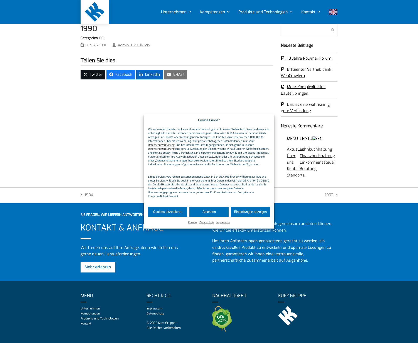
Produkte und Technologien (100, 318)
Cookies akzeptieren (167, 212)
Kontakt (294, 168)
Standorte (296, 175)
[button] (93, 74)
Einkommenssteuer (317, 162)
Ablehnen (209, 212)
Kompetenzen (90, 313)
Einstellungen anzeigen (250, 212)
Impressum (223, 222)
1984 (87, 195)
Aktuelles (295, 149)
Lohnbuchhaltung (316, 149)
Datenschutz (206, 222)
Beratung (308, 168)
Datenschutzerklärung (161, 145)
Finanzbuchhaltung (317, 155)
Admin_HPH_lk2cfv (134, 45)
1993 (331, 195)
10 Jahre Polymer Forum (309, 58)
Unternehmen (90, 308)
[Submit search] (332, 30)
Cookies (192, 222)
